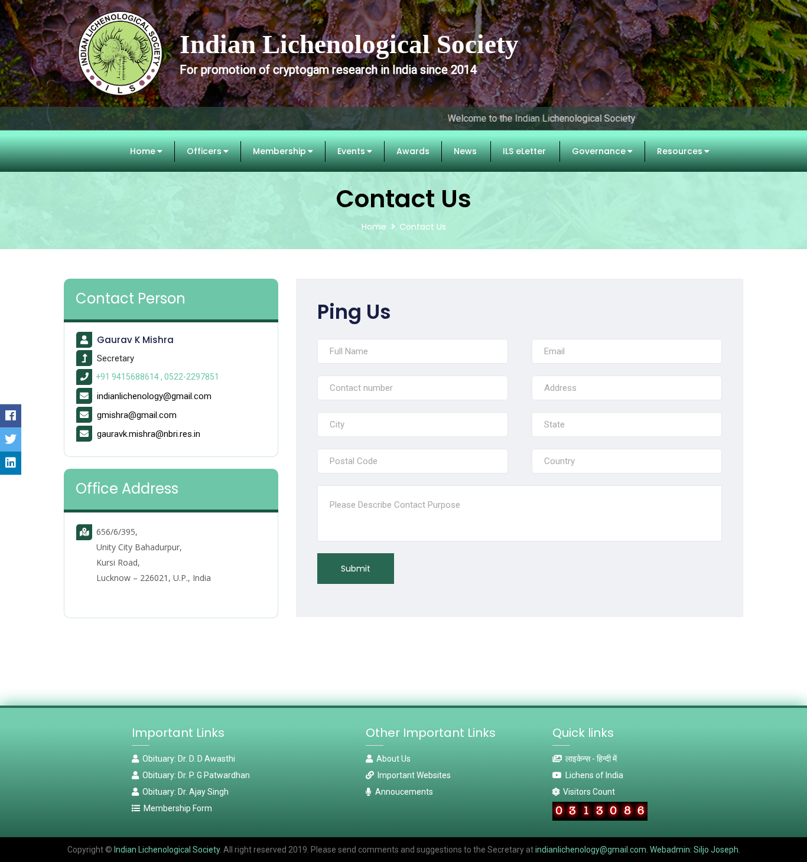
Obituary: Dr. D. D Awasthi (187, 758)
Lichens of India (592, 775)
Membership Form (176, 808)
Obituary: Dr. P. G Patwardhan (194, 775)
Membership (220, 151)
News (406, 151)
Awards (353, 151)
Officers (145, 151)
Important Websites (412, 775)
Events (292, 151)
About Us (392, 758)
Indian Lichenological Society (166, 849)
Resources (620, 151)
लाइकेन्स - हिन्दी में (589, 758)
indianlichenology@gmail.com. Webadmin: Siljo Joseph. (637, 849)
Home (83, 151)
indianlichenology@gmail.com (154, 396)
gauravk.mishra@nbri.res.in (148, 434)
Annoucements (402, 791)
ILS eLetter (465, 151)
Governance (540, 151)
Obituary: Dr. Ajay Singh (184, 791)
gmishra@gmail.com (137, 415)
